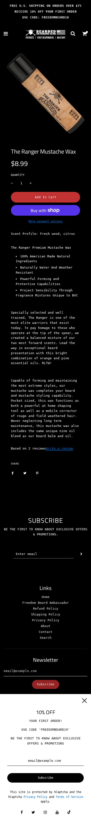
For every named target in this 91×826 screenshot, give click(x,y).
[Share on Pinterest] (37, 473)
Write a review (59, 448)
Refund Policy (45, 608)
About (45, 626)
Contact (45, 632)
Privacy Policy (45, 620)
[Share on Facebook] (12, 473)
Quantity (18, 175)
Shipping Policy (45, 614)
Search (45, 637)
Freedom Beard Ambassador (45, 603)
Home (46, 597)
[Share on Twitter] (25, 473)
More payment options (46, 221)
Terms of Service (69, 797)
